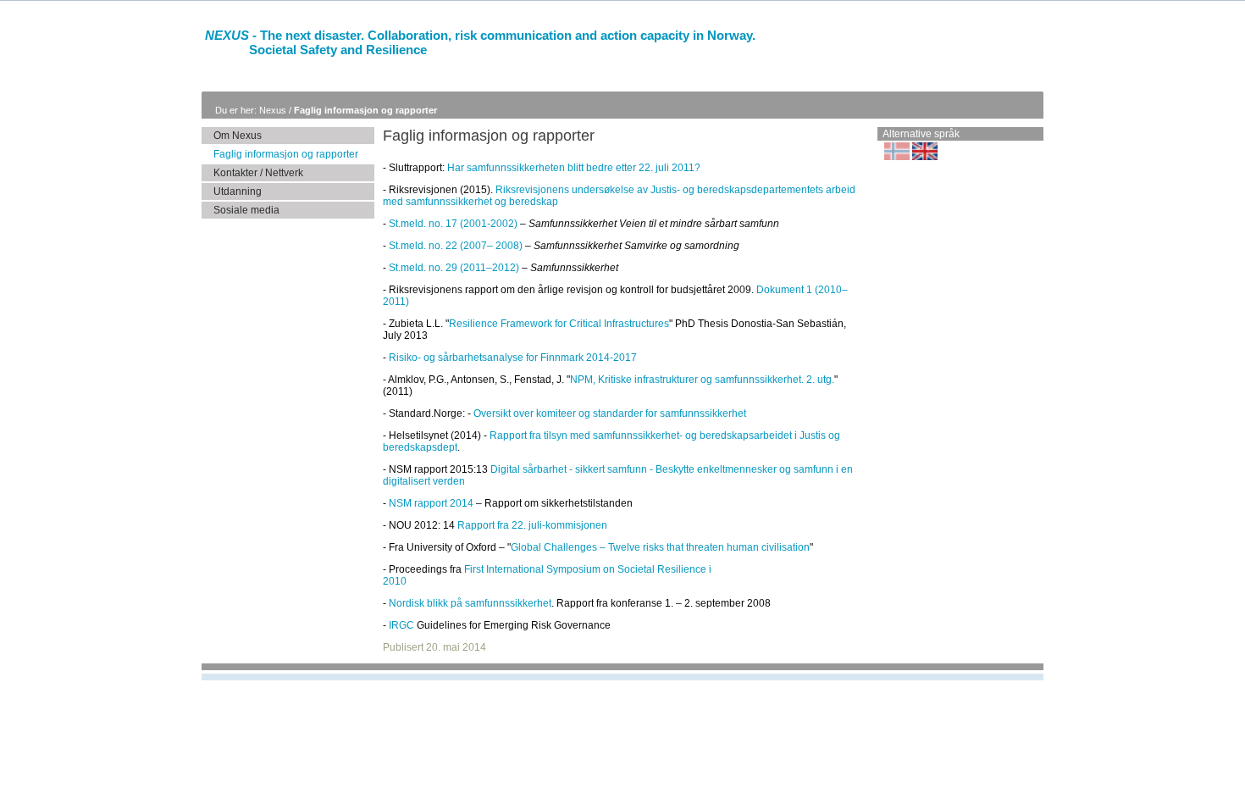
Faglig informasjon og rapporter (365, 110)
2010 (395, 581)
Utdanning (237, 191)
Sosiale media (246, 210)
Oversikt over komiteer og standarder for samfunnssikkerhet (609, 413)
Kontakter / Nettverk (258, 173)
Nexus (274, 110)
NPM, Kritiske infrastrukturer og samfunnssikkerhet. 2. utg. (702, 380)
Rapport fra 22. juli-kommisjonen (532, 525)
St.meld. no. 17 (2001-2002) (453, 224)
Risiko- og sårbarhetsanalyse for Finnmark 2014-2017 (513, 357)
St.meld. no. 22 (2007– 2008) (456, 246)
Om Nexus (237, 135)
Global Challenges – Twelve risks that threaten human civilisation (660, 547)
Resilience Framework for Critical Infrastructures (559, 324)
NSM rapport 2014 (431, 503)
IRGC (401, 625)
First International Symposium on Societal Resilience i (587, 569)
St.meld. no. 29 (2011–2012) (454, 268)
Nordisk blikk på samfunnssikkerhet (470, 603)
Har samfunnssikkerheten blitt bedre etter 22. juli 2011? (573, 168)
